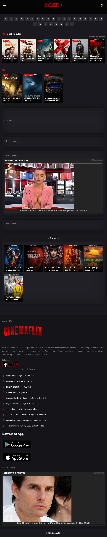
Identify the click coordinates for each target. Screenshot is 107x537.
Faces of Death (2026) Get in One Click (21, 409)
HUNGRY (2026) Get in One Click (18, 387)
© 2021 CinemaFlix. (53, 533)
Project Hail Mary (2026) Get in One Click (22, 403)
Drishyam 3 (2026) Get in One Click (20, 381)
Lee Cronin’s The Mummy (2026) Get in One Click (25, 426)
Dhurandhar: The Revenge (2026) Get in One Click (26, 420)
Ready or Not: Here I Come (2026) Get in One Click (26, 398)
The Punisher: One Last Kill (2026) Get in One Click (26, 414)
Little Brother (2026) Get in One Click (21, 392)
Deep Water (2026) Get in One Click (20, 375)
